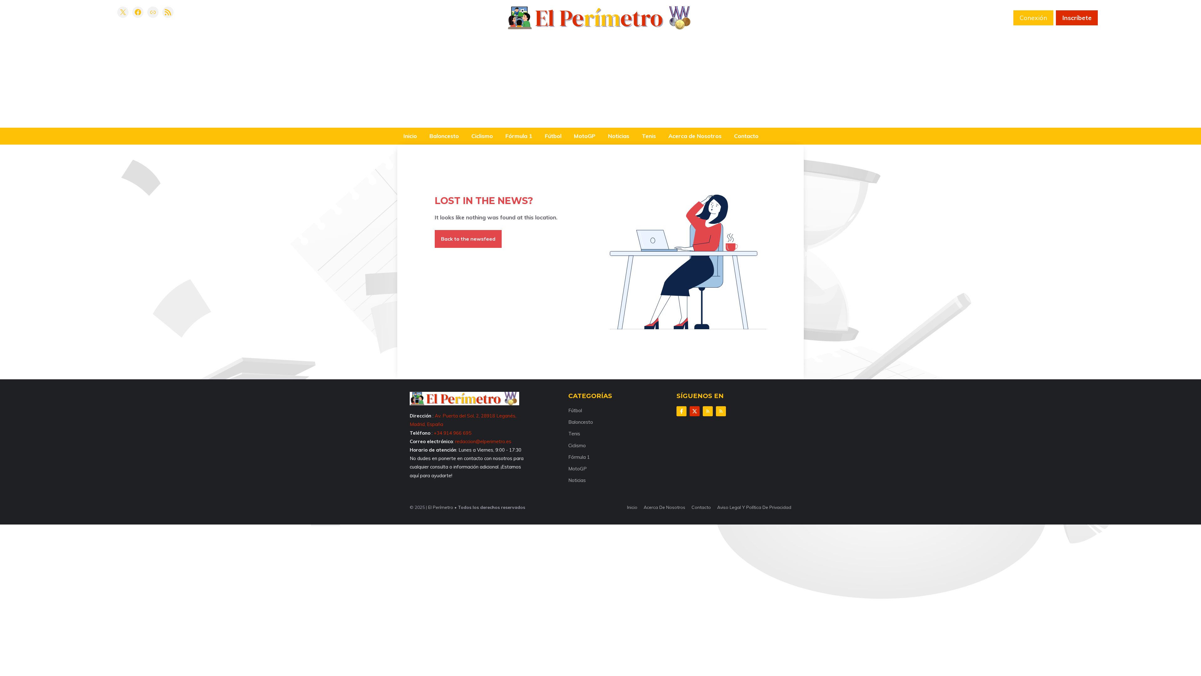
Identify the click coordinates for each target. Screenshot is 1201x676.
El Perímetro (440, 507)
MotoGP (584, 136)
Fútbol (553, 136)
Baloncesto (444, 136)
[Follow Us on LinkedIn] (708, 411)
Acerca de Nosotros (695, 136)
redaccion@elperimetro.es (483, 441)
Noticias (618, 136)
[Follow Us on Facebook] (682, 411)
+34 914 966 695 (452, 433)
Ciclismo (482, 136)
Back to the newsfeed (468, 239)
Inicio (410, 136)
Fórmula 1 (518, 136)
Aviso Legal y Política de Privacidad (754, 507)
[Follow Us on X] (695, 411)
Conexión (1033, 18)
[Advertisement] (600, 76)
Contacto (746, 136)
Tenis (649, 136)
